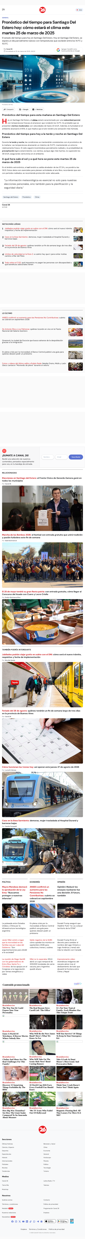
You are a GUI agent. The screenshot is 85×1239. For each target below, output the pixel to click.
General (5, 18)
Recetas (4, 1168)
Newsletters (8, 1217)
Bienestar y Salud (49, 1144)
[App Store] (50, 1221)
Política (6, 882)
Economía (35, 882)
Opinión (61, 882)
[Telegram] (38, 1221)
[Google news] (41, 1221)
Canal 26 (9, 49)
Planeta (46, 1161)
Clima (37, 197)
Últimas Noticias (7, 1144)
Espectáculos (6, 1154)
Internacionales (7, 1161)
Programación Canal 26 (51, 1208)
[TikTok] (31, 1221)
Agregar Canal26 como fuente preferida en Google (70, 50)
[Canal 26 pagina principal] (42, 12)
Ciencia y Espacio (8, 1147)
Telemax (46, 1185)
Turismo (46, 1171)
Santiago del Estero (10, 197)
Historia (4, 1157)
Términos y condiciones (10, 1204)
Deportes (5, 1151)
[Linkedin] (27, 1221)
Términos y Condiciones (38, 1229)
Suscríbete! (76, 457)
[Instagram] (16, 1221)
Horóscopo (47, 1157)
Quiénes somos (7, 1200)
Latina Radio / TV (49, 1181)
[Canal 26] (42, 1130)
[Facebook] (12, 1221)
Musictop (5, 1189)
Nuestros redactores (9, 1213)
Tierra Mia (5, 1185)
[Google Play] (62, 1221)
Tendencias (6, 1171)
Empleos (46, 1213)
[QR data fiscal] (72, 1223)
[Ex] (20, 1221)
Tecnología (47, 1168)
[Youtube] (23, 1221)
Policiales (5, 1164)
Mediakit (7, 1208)
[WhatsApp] (34, 1221)
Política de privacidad (51, 1204)
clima (34, 120)
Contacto (47, 1200)
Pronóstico (26, 197)
